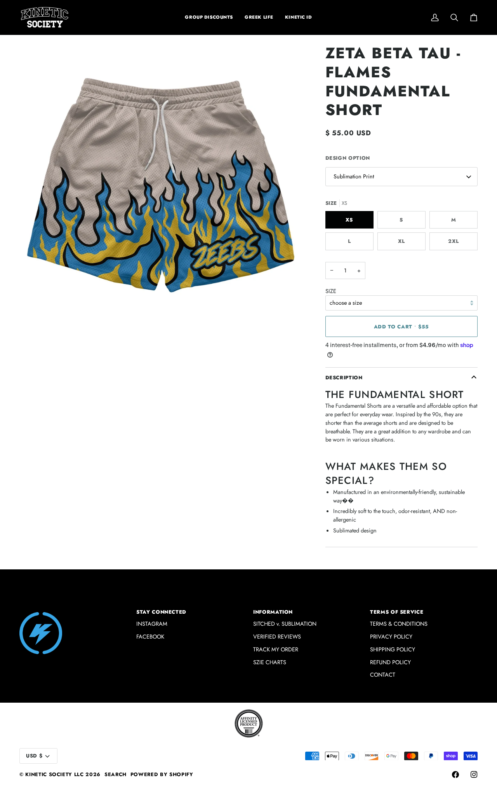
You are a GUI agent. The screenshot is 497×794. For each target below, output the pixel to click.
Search (115, 774)
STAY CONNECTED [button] (161, 612)
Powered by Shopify (161, 774)
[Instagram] (474, 774)
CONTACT (382, 674)
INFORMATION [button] (273, 612)
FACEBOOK (150, 636)
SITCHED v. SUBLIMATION (284, 623)
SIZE (330, 291)
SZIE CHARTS (269, 662)
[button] (259, 17)
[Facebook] (455, 774)
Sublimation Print (354, 176)
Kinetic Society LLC (54, 774)
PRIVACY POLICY (391, 636)
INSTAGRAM (151, 623)
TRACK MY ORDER (275, 649)
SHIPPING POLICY (392, 649)
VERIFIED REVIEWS (277, 636)
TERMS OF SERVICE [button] (396, 612)
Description (344, 377)
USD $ (34, 755)
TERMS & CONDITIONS (398, 623)
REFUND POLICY (390, 662)
